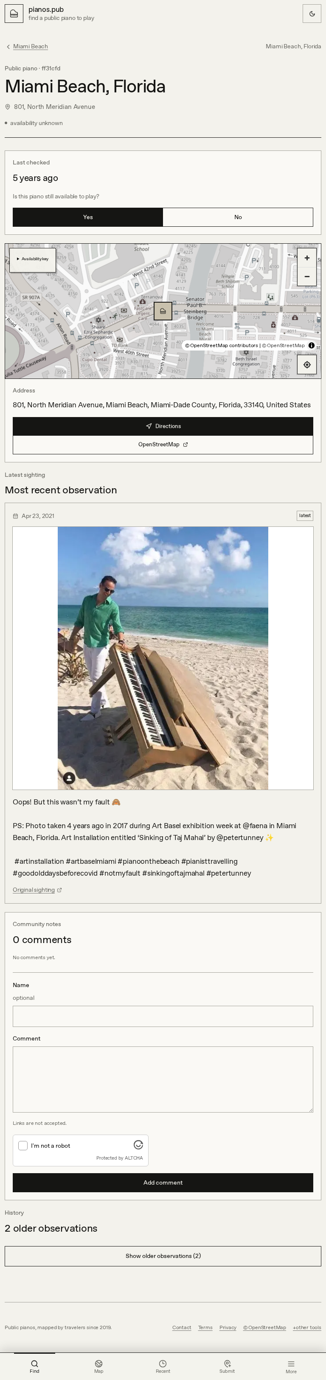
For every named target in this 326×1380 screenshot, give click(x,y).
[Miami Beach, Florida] (163, 311)
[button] (163, 311)
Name (23, 991)
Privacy (227, 1327)
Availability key (35, 258)
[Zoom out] (307, 276)
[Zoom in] (307, 257)
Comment (26, 1038)
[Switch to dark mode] (312, 13)
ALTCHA (134, 1158)
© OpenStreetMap (283, 345)
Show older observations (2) (163, 1255)
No (238, 217)
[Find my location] (307, 364)
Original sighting (34, 889)
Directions (168, 426)
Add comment (163, 1182)
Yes (88, 217)
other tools (308, 1327)
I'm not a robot (50, 1145)
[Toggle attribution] (311, 345)
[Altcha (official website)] (138, 1147)
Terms (205, 1327)
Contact (181, 1327)
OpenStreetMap (159, 444)
